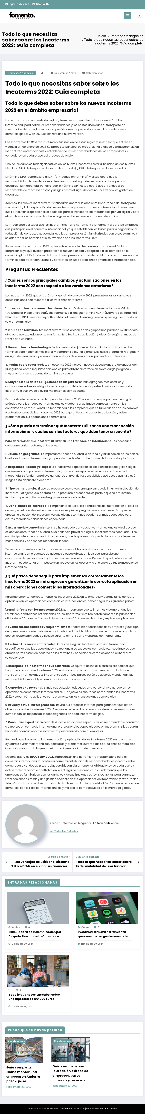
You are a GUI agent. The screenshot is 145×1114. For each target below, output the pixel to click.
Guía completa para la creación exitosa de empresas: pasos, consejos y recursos (70, 1073)
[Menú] (127, 15)
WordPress (66, 1108)
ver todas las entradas (64, 831)
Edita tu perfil (102, 823)
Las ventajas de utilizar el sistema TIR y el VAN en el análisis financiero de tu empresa (40, 864)
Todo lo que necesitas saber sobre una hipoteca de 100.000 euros (34, 997)
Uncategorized (16, 1041)
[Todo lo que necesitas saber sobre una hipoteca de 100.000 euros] (38, 972)
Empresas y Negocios (20, 72)
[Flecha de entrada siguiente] (139, 862)
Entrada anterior (58, 856)
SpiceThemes (110, 1108)
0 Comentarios (94, 72)
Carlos (16, 927)
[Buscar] (139, 16)
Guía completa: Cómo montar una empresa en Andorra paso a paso (23, 1074)
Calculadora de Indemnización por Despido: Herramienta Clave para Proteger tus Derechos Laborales (34, 934)
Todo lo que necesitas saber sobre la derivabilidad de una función (104, 864)
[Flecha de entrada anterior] (6, 862)
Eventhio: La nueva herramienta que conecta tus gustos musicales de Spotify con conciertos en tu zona (104, 934)
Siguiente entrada (88, 856)
